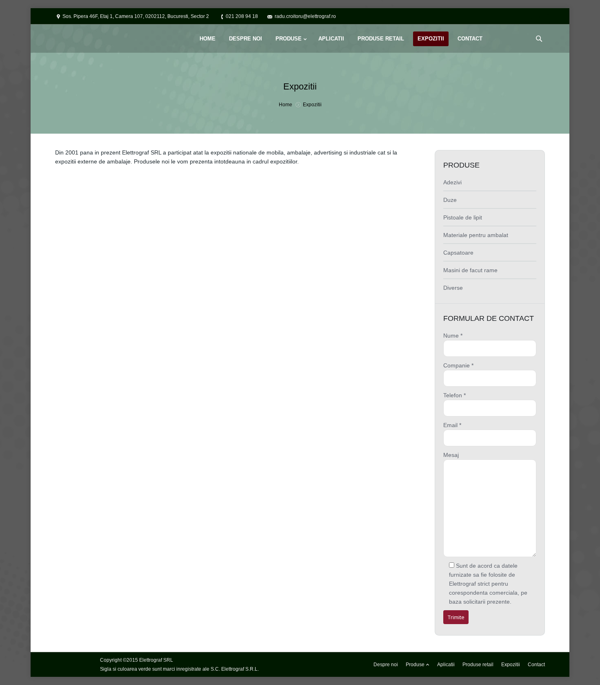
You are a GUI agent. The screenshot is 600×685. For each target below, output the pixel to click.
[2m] (190, 210)
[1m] (97, 210)
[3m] (282, 210)
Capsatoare (458, 252)
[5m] (106, 293)
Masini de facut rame (470, 270)
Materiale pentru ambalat (475, 235)
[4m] (375, 210)
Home (285, 104)
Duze (450, 200)
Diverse (453, 287)
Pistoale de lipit (462, 217)
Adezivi (452, 182)
